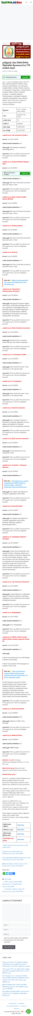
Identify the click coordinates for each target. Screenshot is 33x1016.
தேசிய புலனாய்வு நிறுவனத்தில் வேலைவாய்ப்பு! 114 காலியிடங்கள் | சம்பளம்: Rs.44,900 (12, 884)
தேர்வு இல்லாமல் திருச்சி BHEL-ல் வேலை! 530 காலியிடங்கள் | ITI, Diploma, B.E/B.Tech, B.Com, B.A (15, 993)
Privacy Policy (13, 1003)
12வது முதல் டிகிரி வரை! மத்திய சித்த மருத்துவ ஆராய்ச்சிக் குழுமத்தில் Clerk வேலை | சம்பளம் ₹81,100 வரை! (16, 971)
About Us (16, 1008)
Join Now (25, 77)
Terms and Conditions (12, 1006)
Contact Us (23, 1006)
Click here (25, 173)
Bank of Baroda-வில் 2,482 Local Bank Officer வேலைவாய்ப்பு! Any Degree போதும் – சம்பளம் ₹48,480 (15, 986)
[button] (26, 2)
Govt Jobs (8, 879)
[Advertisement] (16, 22)
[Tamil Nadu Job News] (11, 2)
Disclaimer (21, 1003)
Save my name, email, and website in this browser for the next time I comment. (16, 940)
